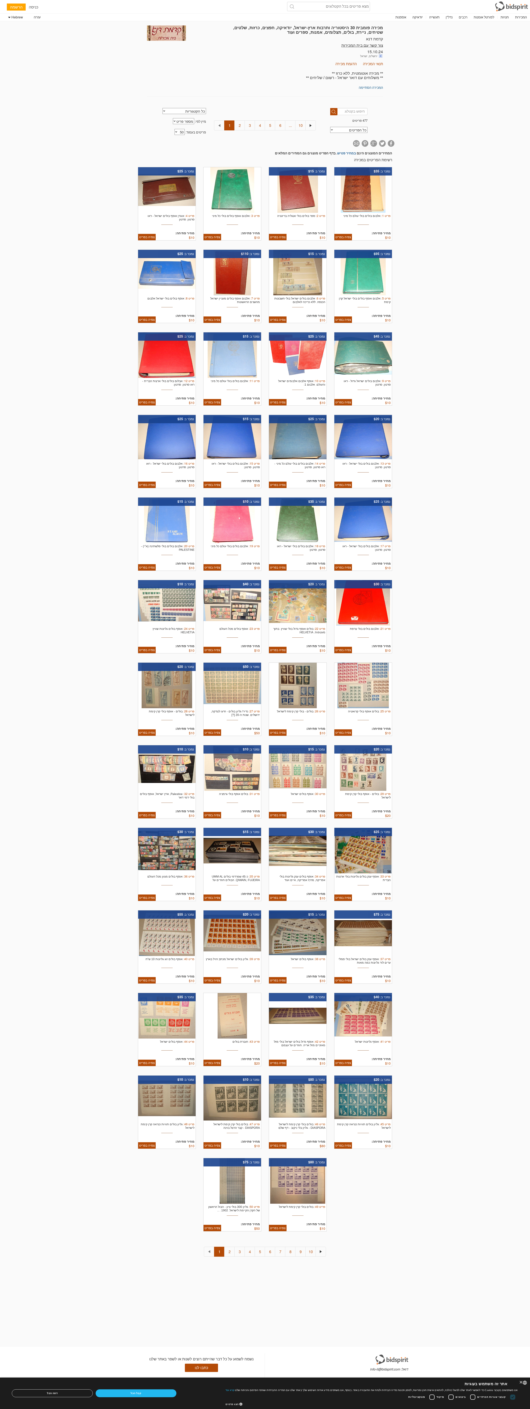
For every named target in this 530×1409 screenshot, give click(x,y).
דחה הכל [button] (52, 1393)
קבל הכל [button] (136, 1393)
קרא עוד (229, 1390)
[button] (371, 1404)
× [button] (521, 1382)
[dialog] (265, 1393)
